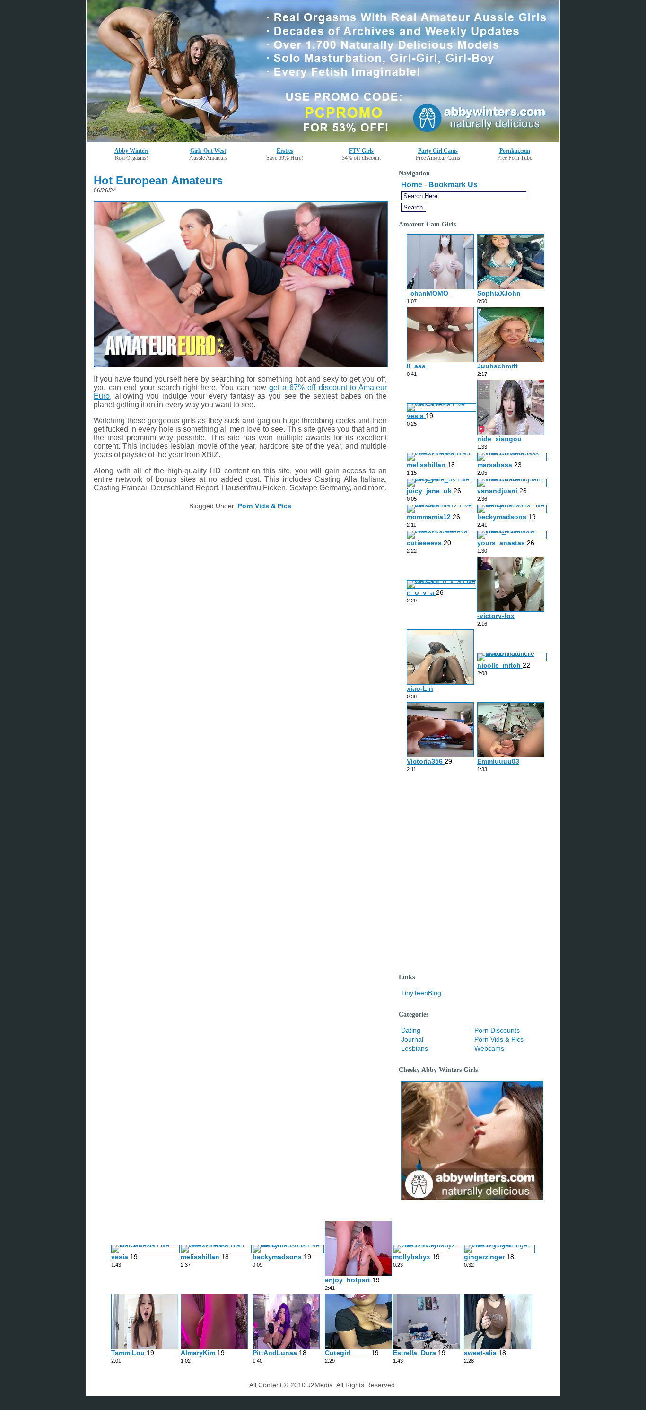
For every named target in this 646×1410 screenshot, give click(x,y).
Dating (410, 1030)
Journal (412, 1039)
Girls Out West (208, 151)
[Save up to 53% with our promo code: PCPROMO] (323, 140)
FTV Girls (361, 151)
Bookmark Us (453, 185)
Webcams (489, 1048)
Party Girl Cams (438, 151)
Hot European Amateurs (158, 180)
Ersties (285, 151)
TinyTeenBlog (421, 993)
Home (411, 185)
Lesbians (414, 1048)
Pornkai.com (514, 151)
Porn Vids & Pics (264, 506)
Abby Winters (131, 151)
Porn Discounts (497, 1030)
